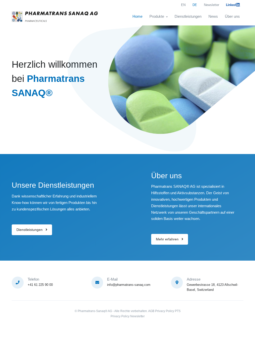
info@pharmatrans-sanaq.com (128, 285)
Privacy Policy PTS (168, 311)
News (213, 16)
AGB (151, 311)
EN (183, 5)
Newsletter (211, 5)
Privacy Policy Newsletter (128, 316)
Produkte (156, 16)
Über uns (232, 16)
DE (194, 5)
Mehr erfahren (168, 239)
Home (137, 16)
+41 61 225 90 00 (40, 285)
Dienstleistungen (188, 16)
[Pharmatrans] (55, 16)
